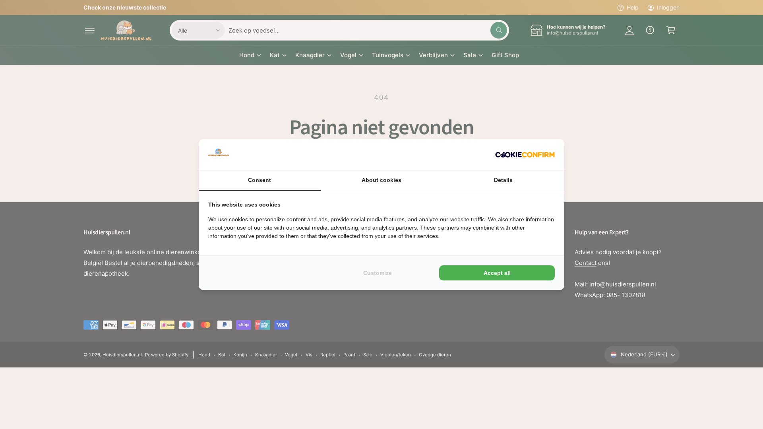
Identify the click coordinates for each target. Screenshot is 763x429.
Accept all (497, 273)
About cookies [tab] (381, 180)
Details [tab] (503, 180)
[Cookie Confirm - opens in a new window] (525, 154)
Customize (377, 273)
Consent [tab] (259, 180)
